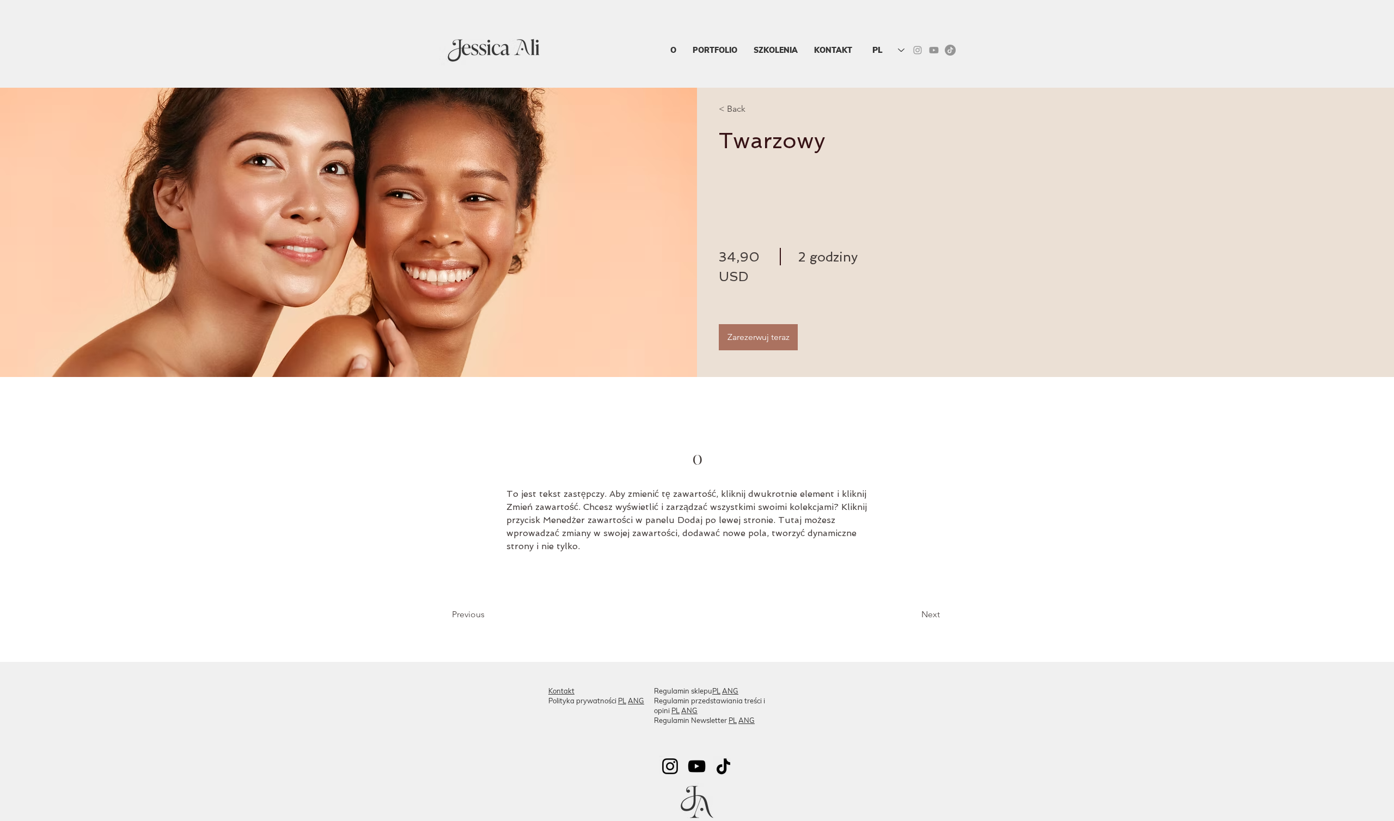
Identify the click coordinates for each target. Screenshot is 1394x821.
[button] (775, 50)
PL (622, 700)
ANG (636, 700)
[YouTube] (696, 766)
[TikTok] (950, 50)
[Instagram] (670, 766)
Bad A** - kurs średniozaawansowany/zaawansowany (865, 706)
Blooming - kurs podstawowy (847, 691)
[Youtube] (933, 50)
